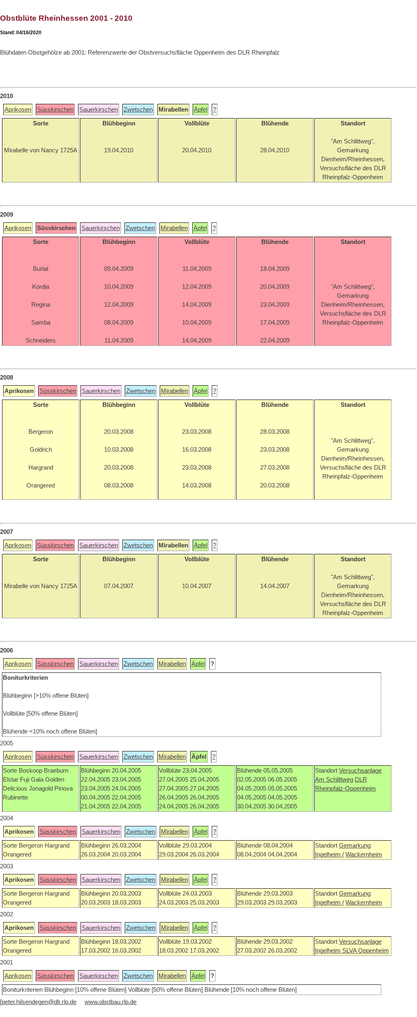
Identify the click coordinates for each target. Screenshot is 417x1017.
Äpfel (200, 109)
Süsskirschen (55, 109)
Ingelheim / (329, 854)
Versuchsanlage (360, 770)
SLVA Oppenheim (365, 950)
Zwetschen (138, 109)
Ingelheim (328, 950)
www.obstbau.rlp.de (111, 1002)
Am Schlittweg (334, 779)
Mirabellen (174, 228)
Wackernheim (363, 854)
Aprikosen (17, 109)
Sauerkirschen (98, 109)
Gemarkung (355, 845)
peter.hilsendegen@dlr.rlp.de (39, 1002)
